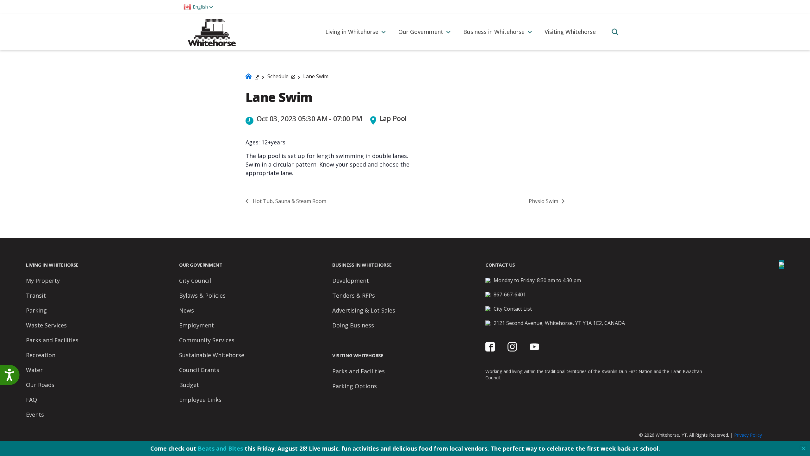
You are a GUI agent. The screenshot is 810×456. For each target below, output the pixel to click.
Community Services (206, 340)
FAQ (31, 399)
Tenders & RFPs (353, 295)
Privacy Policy (748, 435)
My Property (43, 280)
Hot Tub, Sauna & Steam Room (289, 201)
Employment (196, 325)
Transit (36, 295)
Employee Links (200, 399)
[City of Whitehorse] (212, 32)
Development (350, 280)
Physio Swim (544, 201)
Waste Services (46, 325)
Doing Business (353, 325)
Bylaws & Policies (202, 295)
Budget (189, 385)
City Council (195, 280)
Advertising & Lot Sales (363, 310)
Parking (36, 310)
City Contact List (513, 308)
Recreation (40, 355)
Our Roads (40, 385)
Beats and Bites (220, 448)
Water (34, 370)
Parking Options (354, 386)
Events (35, 414)
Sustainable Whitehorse (211, 355)
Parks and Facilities (52, 340)
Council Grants (199, 370)
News (186, 310)
